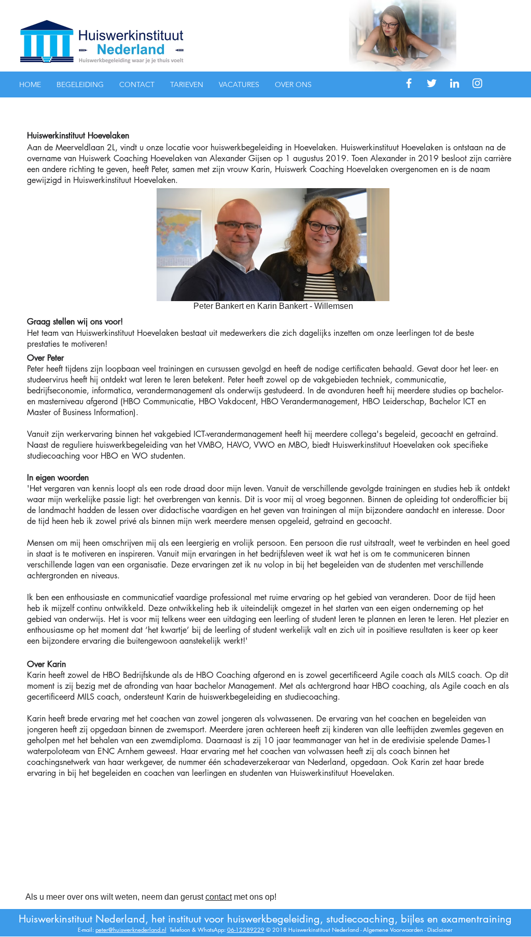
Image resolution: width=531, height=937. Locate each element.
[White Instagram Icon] (477, 83)
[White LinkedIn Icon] (454, 83)
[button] (80, 84)
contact (218, 896)
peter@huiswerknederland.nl (130, 929)
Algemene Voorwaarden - (395, 929)
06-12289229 (245, 929)
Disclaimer (440, 929)
